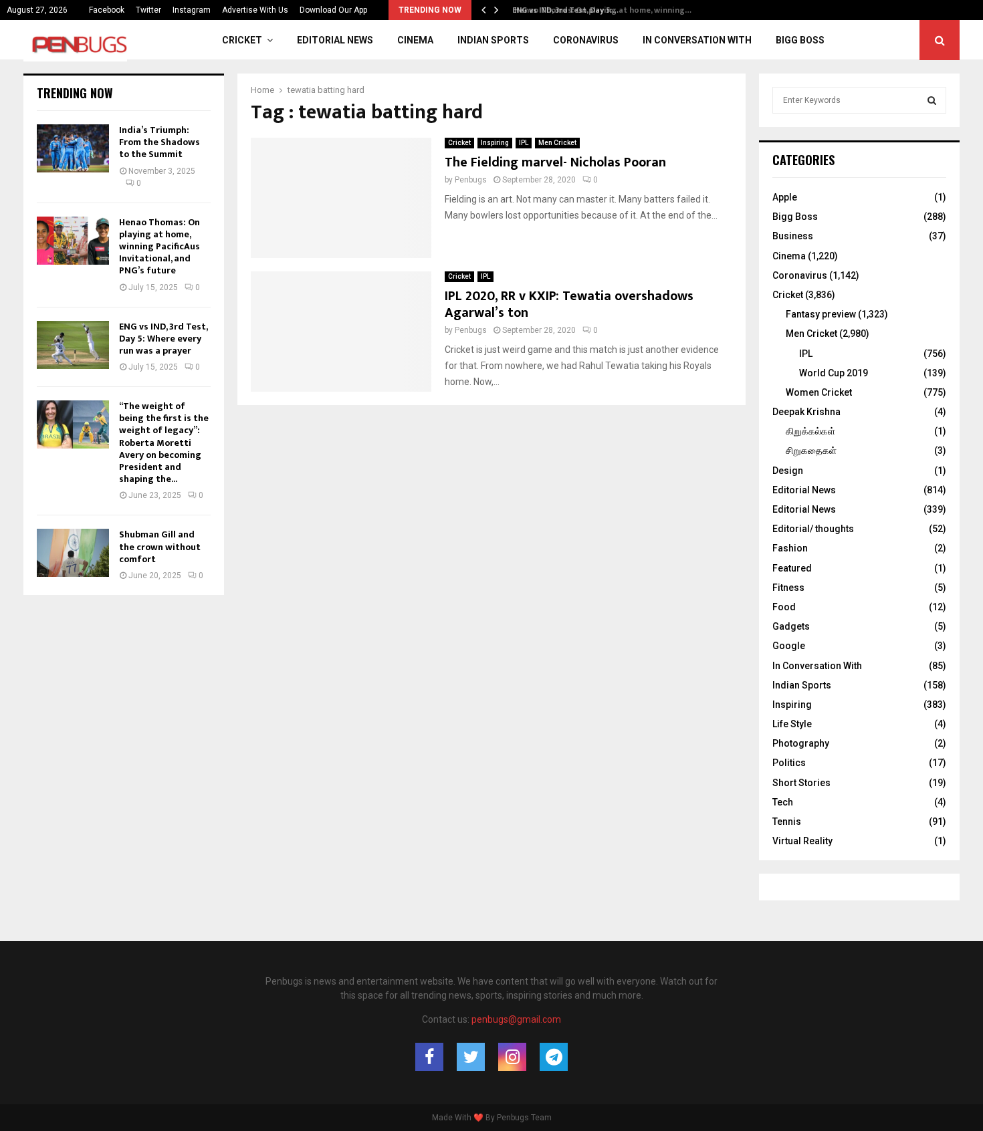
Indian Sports (493, 40)
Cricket (242, 40)
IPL (523, 142)
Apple (784, 197)
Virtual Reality (802, 841)
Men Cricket (557, 142)
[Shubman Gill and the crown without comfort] (73, 553)
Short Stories (801, 782)
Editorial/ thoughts (813, 528)
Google (788, 645)
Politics (789, 762)
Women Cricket (819, 392)
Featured (792, 568)
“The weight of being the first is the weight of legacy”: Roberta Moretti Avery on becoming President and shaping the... (164, 442)
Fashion (790, 548)
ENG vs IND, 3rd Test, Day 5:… (561, 10)
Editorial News (335, 40)
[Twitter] (471, 1057)
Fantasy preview (821, 314)
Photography (800, 743)
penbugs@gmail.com (516, 1019)
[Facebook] (429, 1057)
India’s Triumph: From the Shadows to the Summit (159, 142)
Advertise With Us (255, 10)
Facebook (106, 10)
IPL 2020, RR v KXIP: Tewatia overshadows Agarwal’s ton (569, 304)
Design (787, 470)
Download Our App (333, 10)
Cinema (415, 40)
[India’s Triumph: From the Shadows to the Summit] (73, 148)
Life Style (792, 724)
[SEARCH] (931, 100)
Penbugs (471, 179)
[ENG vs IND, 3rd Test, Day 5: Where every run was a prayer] (73, 345)
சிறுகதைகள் (811, 450)
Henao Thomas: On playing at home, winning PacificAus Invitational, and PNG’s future (159, 247)
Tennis (786, 821)
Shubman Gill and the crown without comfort (160, 546)
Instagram (192, 10)
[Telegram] (554, 1057)
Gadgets (791, 626)
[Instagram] (512, 1057)
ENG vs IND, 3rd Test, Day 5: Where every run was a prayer (163, 338)
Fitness (788, 587)
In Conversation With (697, 40)
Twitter (148, 10)
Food (784, 607)
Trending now (75, 93)
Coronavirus (586, 40)
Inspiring (495, 142)
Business (792, 236)
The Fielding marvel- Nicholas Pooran (555, 162)
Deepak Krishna (806, 411)
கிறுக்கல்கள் (810, 431)
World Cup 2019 (833, 373)
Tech (782, 802)
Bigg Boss (800, 40)
